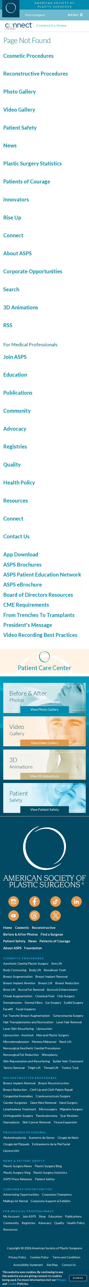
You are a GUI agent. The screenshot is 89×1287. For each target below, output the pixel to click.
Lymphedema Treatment (19, 1109)
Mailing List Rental (15, 1201)
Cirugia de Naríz (67, 1137)
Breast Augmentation (18, 976)
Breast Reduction (67, 983)
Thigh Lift (34, 1067)
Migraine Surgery (71, 1109)
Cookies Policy (39, 1257)
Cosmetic (22, 927)
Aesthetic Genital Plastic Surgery (25, 963)
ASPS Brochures (22, 564)
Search (11, 289)
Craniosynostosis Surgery (53, 1096)
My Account (11, 1216)
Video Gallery (19, 109)
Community (17, 410)
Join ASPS (15, 357)
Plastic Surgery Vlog (16, 1172)
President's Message (27, 625)
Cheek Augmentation (17, 996)
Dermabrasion (12, 1002)
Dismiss (78, 1278)
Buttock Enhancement (62, 989)
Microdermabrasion (16, 1041)
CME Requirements (26, 604)
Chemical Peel (44, 996)
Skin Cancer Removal (36, 1122)
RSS (7, 325)
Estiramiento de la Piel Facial (51, 1144)
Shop (42, 1216)
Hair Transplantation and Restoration (28, 1022)
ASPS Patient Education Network (42, 574)
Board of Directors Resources (38, 595)
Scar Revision (69, 1115)
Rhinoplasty (50, 1054)
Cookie (12, 1283)
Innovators (16, 199)
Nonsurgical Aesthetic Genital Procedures (31, 1048)
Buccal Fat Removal (31, 989)
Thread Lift (51, 1067)
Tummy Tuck (70, 1067)
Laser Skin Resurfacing (18, 1028)
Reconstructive (44, 927)
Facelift (8, 1009)
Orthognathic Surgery (18, 1115)
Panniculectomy (46, 1115)
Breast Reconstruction (53, 1083)
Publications (17, 392)
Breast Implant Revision (19, 983)
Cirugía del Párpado (16, 1144)
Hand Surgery (68, 1102)
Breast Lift (45, 983)
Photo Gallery (19, 91)
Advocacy (14, 428)
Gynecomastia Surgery (68, 1015)
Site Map (52, 1265)
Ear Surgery (53, 1002)
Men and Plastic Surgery (52, 1035)
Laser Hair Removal (69, 1022)
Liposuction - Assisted (18, 1035)
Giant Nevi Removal (43, 1102)
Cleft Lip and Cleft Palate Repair (51, 1089)
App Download (20, 554)
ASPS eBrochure (22, 584)
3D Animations (20, 307)
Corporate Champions (57, 1194)
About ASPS (17, 253)
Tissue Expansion (65, 1122)
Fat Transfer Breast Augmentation (26, 1015)
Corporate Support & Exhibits (51, 1201)
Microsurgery (48, 1109)
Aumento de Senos (42, 1137)
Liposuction (44, 1028)
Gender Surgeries (15, 1102)
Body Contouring (14, 970)
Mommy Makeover (44, 1041)
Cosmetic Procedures (28, 56)
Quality (12, 464)
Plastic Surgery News (17, 1166)
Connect (13, 235)
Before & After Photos (20, 934)
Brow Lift (9, 989)
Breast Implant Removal (51, 976)
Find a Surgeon (35, 15)
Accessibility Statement (28, 1265)
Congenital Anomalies (18, 1096)
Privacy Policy (17, 1257)
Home (7, 927)
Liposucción (11, 1150)
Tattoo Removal (14, 1067)
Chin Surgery (66, 996)
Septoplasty (11, 1122)
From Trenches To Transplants (39, 615)
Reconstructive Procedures (35, 73)
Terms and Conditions (66, 1257)
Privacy (61, 1280)
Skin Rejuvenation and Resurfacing (26, 1061)
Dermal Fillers (34, 1002)
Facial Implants (26, 1009)
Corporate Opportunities (32, 271)
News (10, 145)
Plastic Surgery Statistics (32, 163)
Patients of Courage (26, 181)
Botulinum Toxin (55, 970)
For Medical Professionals (28, 1211)
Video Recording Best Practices (40, 635)
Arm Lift (56, 963)
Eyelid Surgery (73, 1002)
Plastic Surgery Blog (48, 1166)
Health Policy (19, 482)
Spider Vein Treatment (68, 1061)
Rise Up (12, 217)
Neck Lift (65, 1041)
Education (15, 374)
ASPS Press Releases (17, 1179)
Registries (15, 446)
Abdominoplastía (14, 1137)
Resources (15, 500)
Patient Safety (20, 127)
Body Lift (35, 970)
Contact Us (16, 536)
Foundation (33, 948)
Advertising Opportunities (21, 1194)
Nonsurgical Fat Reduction (21, 1054)
